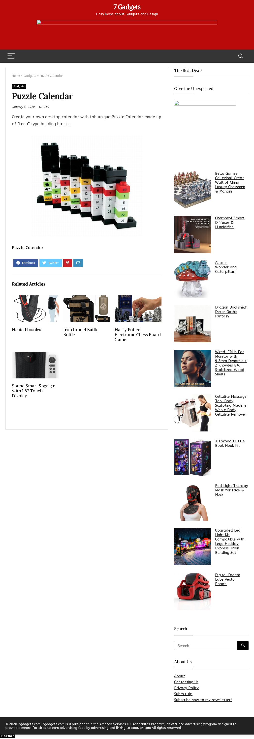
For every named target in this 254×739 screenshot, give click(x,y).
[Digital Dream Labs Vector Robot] (192, 591)
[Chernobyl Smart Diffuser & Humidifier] (192, 234)
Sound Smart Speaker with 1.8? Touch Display (33, 390)
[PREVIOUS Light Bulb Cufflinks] (5, 726)
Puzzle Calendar (27, 247)
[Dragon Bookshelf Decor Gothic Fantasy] (192, 323)
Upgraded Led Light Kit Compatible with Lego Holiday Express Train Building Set (229, 541)
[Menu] (11, 56)
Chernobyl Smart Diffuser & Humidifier (230, 222)
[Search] (241, 56)
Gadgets (30, 76)
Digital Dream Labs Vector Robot (227, 579)
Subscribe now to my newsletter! (203, 700)
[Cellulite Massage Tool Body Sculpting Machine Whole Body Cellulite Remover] (192, 412)
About (179, 676)
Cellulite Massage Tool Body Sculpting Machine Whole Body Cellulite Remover (231, 405)
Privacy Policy (186, 688)
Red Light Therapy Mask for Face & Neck (231, 490)
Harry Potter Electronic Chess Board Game (138, 334)
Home (16, 76)
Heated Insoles (26, 329)
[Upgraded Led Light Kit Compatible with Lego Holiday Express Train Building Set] (192, 546)
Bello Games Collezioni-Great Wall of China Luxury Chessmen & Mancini (230, 182)
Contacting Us (186, 682)
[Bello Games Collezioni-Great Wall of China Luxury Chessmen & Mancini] (192, 189)
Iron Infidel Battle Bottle (80, 332)
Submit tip (183, 694)
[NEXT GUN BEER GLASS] (249, 726)
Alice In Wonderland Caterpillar (226, 267)
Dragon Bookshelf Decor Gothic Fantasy (231, 311)
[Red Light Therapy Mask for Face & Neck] (192, 502)
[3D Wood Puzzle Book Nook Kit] (192, 457)
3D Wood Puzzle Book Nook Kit (230, 443)
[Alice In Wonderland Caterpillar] (192, 279)
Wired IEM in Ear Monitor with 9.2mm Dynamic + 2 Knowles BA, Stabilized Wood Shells (231, 363)
